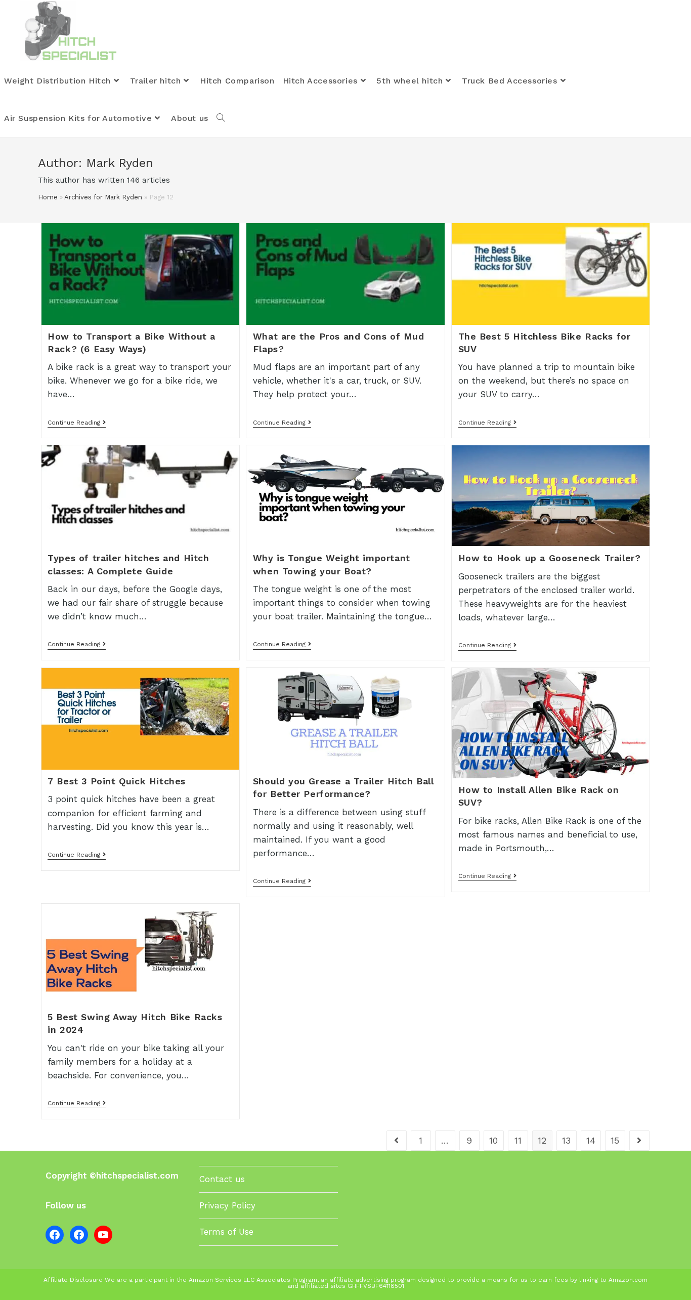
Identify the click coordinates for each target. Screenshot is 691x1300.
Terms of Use (226, 1232)
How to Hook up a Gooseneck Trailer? (549, 558)
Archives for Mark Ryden (103, 197)
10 (493, 1140)
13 (566, 1140)
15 (615, 1140)
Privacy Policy (227, 1205)
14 (590, 1140)
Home (48, 197)
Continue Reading (77, 423)
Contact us (222, 1179)
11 (518, 1140)
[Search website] (220, 118)
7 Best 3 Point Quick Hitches (117, 781)
